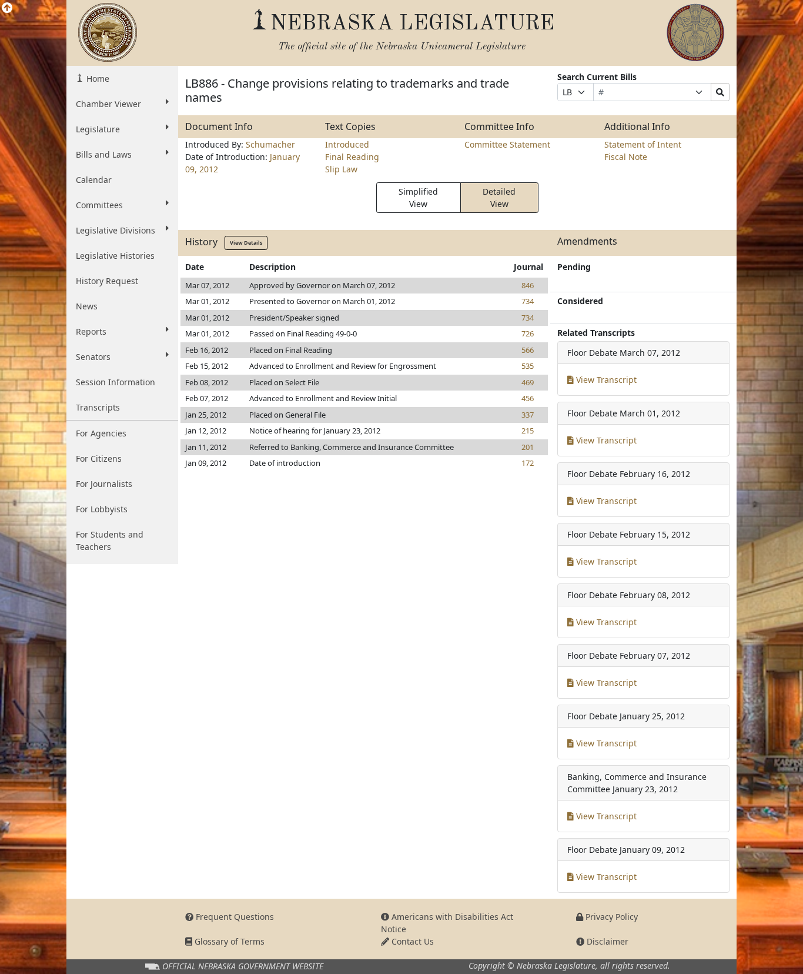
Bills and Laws (104, 154)
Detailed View (499, 197)
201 (527, 447)
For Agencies (101, 433)
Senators (93, 356)
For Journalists (104, 483)
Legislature (98, 129)
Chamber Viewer (108, 103)
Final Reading (352, 156)
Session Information (115, 382)
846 (527, 285)
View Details (246, 242)
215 (527, 430)
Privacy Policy (610, 916)
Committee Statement (507, 144)
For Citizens (99, 458)
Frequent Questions (233, 916)
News (87, 306)
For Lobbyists (102, 509)
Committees (99, 205)
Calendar (94, 179)
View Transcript (605, 379)
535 (527, 366)
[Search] (720, 92)
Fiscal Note (625, 156)
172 (527, 463)
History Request (107, 280)
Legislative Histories (115, 255)
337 (527, 414)
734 (527, 301)
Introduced (347, 144)
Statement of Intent (642, 144)
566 (527, 350)
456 (527, 398)
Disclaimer (606, 941)
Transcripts (98, 407)
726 (527, 333)
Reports (91, 331)
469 (527, 382)
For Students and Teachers (109, 540)
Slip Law (341, 169)
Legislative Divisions (115, 230)
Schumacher (270, 144)
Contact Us (411, 941)
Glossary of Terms (228, 941)
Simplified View (418, 197)
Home (96, 78)
